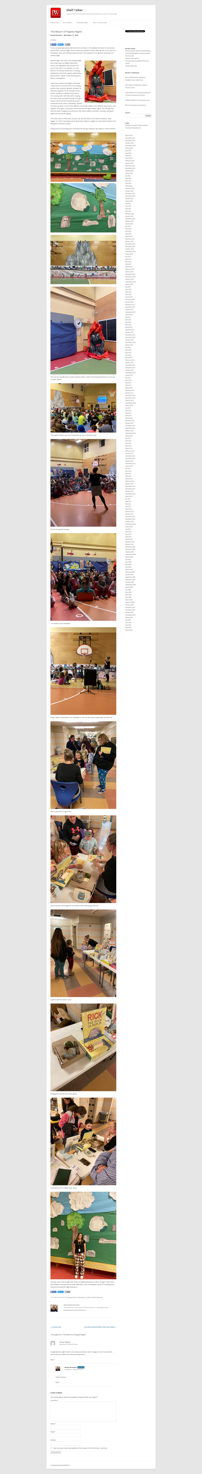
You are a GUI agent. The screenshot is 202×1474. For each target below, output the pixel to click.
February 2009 (129, 572)
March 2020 (128, 236)
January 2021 (129, 216)
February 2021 (129, 213)
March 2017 (128, 327)
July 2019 (128, 256)
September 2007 (130, 615)
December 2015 (130, 365)
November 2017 (130, 307)
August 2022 (129, 173)
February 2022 (129, 188)
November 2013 (130, 428)
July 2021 (128, 203)
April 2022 (128, 183)
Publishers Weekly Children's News (136, 125)
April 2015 (128, 385)
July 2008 (128, 589)
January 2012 (129, 483)
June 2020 (128, 229)
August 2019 (129, 254)
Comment (54, 1400)
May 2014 (128, 413)
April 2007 (128, 627)
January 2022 (129, 191)
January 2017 (129, 332)
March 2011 (128, 509)
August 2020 (129, 224)
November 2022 (130, 168)
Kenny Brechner (97, 1297)
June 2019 (128, 259)
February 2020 (129, 239)
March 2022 (128, 186)
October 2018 (129, 279)
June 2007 (128, 622)
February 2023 (129, 160)
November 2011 (130, 489)
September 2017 (130, 312)
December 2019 (130, 244)
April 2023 (128, 155)
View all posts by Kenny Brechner (75, 1310)
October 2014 (129, 400)
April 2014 (128, 415)
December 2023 (130, 138)
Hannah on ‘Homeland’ (138, 105)
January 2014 (129, 423)
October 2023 (129, 143)
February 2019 (129, 269)
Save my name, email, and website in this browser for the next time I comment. (80, 1448)
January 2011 (129, 514)
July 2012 (128, 468)
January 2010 (129, 544)
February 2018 (129, 299)
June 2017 (128, 319)
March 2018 (128, 297)
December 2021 (130, 193)
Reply (52, 1359)
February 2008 (129, 602)
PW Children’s (67, 23)
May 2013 (128, 443)
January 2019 (129, 271)
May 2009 (128, 564)
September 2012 (130, 463)
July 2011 (128, 499)
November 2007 (130, 610)
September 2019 (130, 251)
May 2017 (128, 322)
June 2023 (128, 150)
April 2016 (128, 355)
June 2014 (128, 410)
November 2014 (130, 398)
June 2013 (128, 441)
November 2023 (130, 140)
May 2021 (128, 208)
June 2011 (128, 501)
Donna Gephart (64, 1342)
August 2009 (129, 557)
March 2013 (128, 448)
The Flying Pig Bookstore (133, 128)
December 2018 (130, 274)
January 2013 (129, 453)
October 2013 (129, 430)
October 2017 (129, 309)
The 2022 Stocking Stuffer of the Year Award (100, 1327)
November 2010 (130, 519)
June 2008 (128, 592)
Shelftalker (54, 23)
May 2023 (128, 153)
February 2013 (129, 451)
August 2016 (129, 345)
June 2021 (128, 206)
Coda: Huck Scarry (144, 100)
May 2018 (128, 292)
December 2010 (130, 516)
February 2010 (129, 542)
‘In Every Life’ (55, 1327)
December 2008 (130, 577)
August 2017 (129, 314)
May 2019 (128, 261)
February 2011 (129, 511)
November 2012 (130, 458)
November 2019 (130, 246)
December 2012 (130, 456)
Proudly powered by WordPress (60, 1465)
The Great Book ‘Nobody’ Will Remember (138, 51)
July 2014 (128, 408)
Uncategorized (71, 1297)
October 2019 (129, 249)
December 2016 (130, 335)
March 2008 (128, 600)
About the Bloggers (100, 23)
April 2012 (128, 476)
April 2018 (128, 294)
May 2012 (128, 473)
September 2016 (130, 342)
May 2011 (128, 504)
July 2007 (128, 620)
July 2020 (128, 226)
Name (53, 1424)
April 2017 (128, 324)
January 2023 (129, 163)
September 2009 (130, 554)
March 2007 (128, 630)
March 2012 (128, 478)
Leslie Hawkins (130, 92)
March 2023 (128, 158)
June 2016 (128, 350)
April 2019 (128, 264)
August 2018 (129, 284)
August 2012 (129, 466)
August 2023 (129, 148)
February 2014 (129, 420)
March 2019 (128, 266)
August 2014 (129, 405)
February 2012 (129, 481)
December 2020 (130, 218)
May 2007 (128, 625)
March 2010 (128, 539)
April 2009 (128, 567)
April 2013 (128, 446)
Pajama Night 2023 (131, 66)
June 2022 (128, 178)
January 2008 (129, 605)
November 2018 (130, 277)
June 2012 (128, 471)
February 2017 (129, 330)
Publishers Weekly (82, 23)
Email (52, 1432)
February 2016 (129, 360)
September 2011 (130, 494)
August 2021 (129, 201)
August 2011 (129, 496)
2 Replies (53, 40)
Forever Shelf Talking (132, 58)
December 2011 (130, 486)
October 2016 (129, 340)
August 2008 (129, 587)
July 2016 (128, 347)
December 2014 (130, 395)
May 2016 (128, 352)
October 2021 (129, 198)
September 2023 (130, 145)
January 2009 (129, 574)
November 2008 (130, 579)
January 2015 (129, 393)
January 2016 (129, 362)
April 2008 (128, 597)
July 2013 (128, 438)
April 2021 (128, 211)
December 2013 (130, 425)
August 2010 (129, 526)
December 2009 (130, 547)
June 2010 (128, 531)
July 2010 (128, 529)
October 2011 (129, 491)
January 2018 (129, 302)
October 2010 (129, 521)
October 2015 (129, 370)
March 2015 (128, 388)
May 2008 (128, 595)
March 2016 (128, 357)
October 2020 (129, 221)
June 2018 (128, 289)
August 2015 (129, 375)
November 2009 (130, 549)
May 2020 (128, 231)
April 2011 (128, 506)
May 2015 (128, 383)
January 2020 (129, 241)
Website (53, 1440)
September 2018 (130, 282)
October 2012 (129, 461)
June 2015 (128, 380)
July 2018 (128, 287)
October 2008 (129, 582)
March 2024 (128, 135)
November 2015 (130, 367)
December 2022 (130, 165)
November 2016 (130, 337)
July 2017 (128, 317)
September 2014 (130, 403)
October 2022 (129, 171)
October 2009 (129, 552)
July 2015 (128, 377)
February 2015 (129, 390)
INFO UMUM (129, 85)
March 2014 (128, 418)
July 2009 (128, 559)
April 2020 (128, 234)
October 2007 (129, 612)
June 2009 (128, 562)
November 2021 (130, 196)
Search (127, 113)
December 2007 (130, 607)
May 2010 (128, 534)
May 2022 (128, 181)
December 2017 (130, 304)
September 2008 (130, 584)
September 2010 (130, 524)
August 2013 (129, 436)
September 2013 (130, 433)
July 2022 (128, 176)
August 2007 (129, 617)
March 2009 (128, 569)
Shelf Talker (74, 10)
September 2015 (130, 372)
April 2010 (128, 536)
